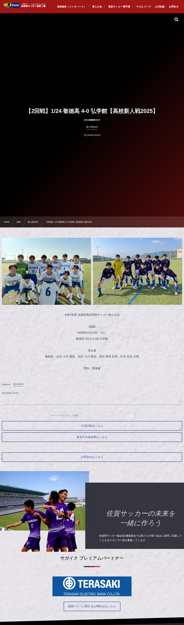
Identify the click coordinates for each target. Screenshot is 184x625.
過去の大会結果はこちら (92, 437)
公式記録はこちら (92, 425)
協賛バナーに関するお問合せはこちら (92, 606)
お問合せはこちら (92, 457)
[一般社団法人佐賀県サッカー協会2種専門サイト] (25, 5)
